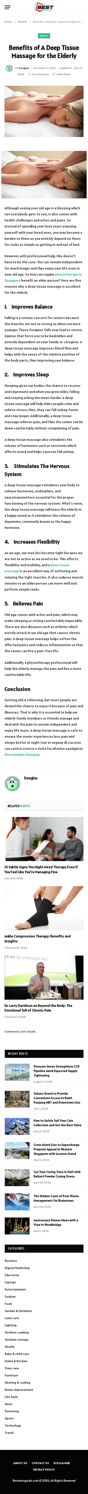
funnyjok (32, 754)
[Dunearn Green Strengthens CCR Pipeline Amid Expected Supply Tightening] (17, 1072)
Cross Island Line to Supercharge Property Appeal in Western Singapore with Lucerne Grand (56, 1149)
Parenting (12, 1411)
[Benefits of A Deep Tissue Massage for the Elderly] (44, 111)
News (8, 1404)
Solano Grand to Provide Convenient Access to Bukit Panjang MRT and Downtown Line (57, 1097)
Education (12, 1275)
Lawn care (12, 1318)
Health (44, 35)
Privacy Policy (44, 1469)
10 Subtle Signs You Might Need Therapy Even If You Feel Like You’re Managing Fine (41, 869)
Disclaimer (62, 1463)
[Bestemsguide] (44, 7)
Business (11, 1261)
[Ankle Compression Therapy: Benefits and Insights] (44, 908)
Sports (9, 1418)
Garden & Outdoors (18, 1311)
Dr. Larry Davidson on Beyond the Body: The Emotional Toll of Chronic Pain (38, 1008)
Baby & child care (17, 1354)
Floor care (12, 1368)
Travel (9, 1433)
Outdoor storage (16, 1340)
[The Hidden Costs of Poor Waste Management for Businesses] (17, 1201)
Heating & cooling (17, 1382)
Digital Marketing (17, 1268)
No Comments (40, 74)
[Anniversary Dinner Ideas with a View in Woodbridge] (17, 1226)
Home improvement (19, 1390)
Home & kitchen (16, 1361)
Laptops (10, 1282)
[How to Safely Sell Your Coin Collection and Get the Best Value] (17, 1126)
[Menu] (7, 7)
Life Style (11, 1397)
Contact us (40, 1463)
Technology (13, 1425)
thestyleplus (15, 754)
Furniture (11, 1375)
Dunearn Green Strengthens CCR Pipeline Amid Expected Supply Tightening (56, 1070)
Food (8, 1304)
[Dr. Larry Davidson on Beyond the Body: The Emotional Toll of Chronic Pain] (44, 978)
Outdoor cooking (17, 1332)
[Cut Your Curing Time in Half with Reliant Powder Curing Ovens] (17, 1177)
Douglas (24, 68)
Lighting (10, 1325)
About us (21, 1463)
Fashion (10, 1297)
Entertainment (15, 1289)
